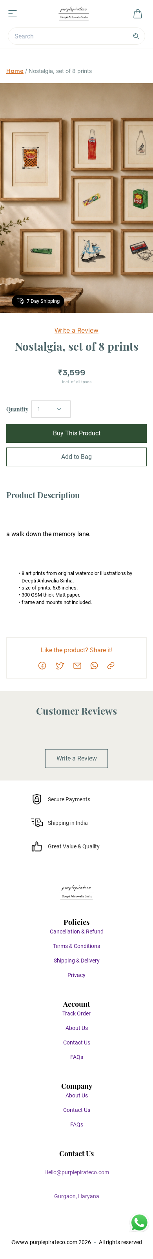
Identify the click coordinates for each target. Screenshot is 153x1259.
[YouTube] (100, 1227)
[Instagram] (68, 1227)
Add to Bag (76, 456)
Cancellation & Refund (77, 931)
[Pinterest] (84, 1227)
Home (15, 71)
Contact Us (76, 1042)
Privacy (76, 975)
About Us (77, 1028)
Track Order (76, 1013)
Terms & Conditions (76, 946)
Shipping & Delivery (77, 960)
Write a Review (76, 330)
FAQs (76, 1057)
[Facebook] (53, 1227)
